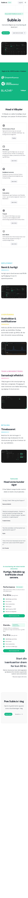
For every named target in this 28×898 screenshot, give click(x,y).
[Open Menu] (25, 2)
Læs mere (14, 160)
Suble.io (6, 2)
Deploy (14, 138)
